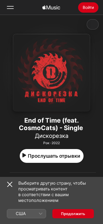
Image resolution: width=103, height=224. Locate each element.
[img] (51, 7)
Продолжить (73, 213)
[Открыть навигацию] (10, 7)
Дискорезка (51, 135)
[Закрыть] (9, 184)
